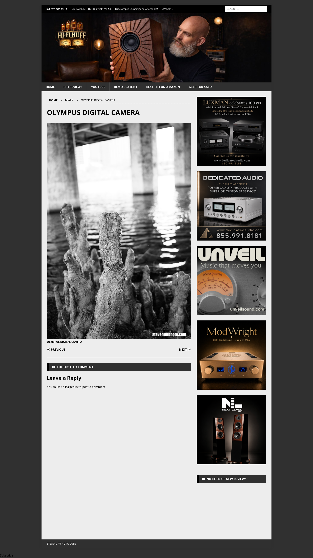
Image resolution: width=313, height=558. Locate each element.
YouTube (98, 87)
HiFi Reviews (72, 87)
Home (50, 87)
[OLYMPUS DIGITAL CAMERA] (119, 337)
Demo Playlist (126, 87)
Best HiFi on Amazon (163, 87)
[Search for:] (246, 9)
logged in (71, 387)
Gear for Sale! (200, 87)
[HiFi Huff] (156, 80)
